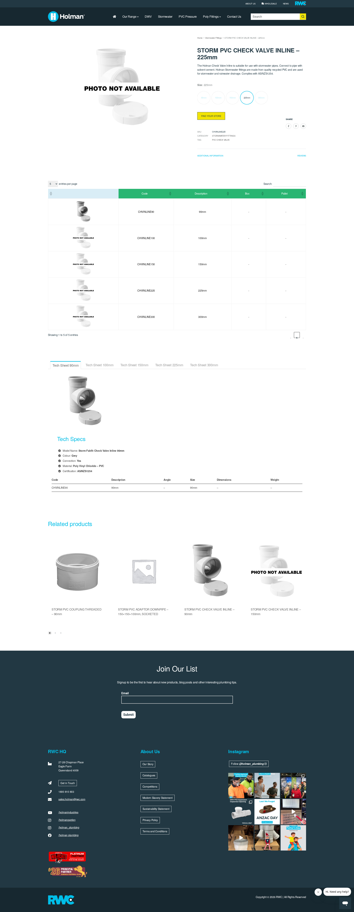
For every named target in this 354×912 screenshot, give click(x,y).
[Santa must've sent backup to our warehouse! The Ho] (267, 838)
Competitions (150, 786)
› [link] (303, 337)
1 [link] (297, 337)
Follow (247, 763)
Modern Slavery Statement (158, 798)
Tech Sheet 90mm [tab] (66, 365)
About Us (250, 3)
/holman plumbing (68, 835)
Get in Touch (67, 783)
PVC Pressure (188, 16)
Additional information (210, 155)
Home (199, 37)
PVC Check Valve (220, 139)
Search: (267, 184)
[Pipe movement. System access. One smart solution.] (241, 811)
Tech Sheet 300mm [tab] (204, 364)
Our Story (148, 764)
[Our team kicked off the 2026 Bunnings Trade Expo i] (293, 785)
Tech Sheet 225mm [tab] (169, 364)
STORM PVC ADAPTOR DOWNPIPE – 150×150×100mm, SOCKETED (143, 611)
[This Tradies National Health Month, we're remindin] (241, 785)
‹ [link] (290, 337)
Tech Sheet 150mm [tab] (134, 364)
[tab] (210, 156)
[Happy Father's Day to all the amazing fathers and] (293, 838)
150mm (232, 97)
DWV (148, 16)
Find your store (211, 115)
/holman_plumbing (68, 827)
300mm (261, 97)
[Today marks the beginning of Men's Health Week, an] (267, 785)
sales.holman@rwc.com (71, 799)
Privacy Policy (150, 820)
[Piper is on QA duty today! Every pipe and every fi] (241, 838)
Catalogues (149, 775)
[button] (51, 193)
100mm (218, 97)
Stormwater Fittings (213, 37)
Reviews (301, 155)
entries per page (68, 184)
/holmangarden (67, 820)
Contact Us (234, 16)
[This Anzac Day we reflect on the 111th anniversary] (267, 811)
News (286, 3)
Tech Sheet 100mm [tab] (99, 364)
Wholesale (270, 3)
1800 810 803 (66, 791)
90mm (203, 97)
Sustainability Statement (156, 809)
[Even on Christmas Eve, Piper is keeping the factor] (293, 811)
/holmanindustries (68, 812)
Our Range (129, 16)
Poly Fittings (211, 16)
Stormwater (165, 16)
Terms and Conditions (155, 831)
